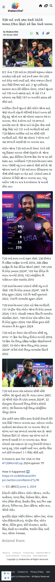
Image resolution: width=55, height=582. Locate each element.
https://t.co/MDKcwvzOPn (19, 476)
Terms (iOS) (26, 556)
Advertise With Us (43, 553)
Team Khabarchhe (40, 556)
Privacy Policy (28, 553)
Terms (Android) (12, 556)
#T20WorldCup (12, 463)
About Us (6, 553)
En (8, 573)
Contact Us (16, 553)
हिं (8, 578)
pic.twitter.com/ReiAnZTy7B (20, 480)
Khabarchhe (12, 32)
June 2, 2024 (28, 487)
